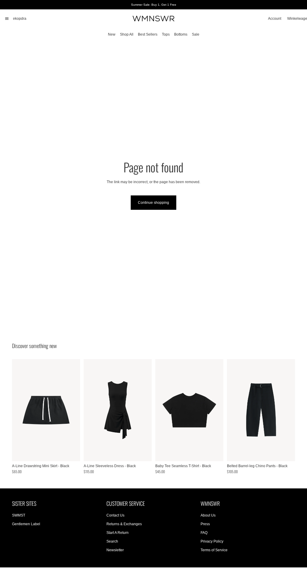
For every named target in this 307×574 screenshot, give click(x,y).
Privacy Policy (212, 541)
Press (205, 524)
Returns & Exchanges (124, 524)
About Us (208, 515)
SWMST (18, 515)
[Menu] (7, 18)
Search (112, 541)
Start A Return (117, 533)
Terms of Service (214, 550)
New (111, 34)
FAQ (204, 533)
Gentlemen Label (26, 524)
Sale (195, 34)
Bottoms (180, 34)
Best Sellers (147, 34)
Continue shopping (153, 203)
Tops (166, 34)
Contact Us (115, 515)
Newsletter (115, 550)
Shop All (126, 34)
